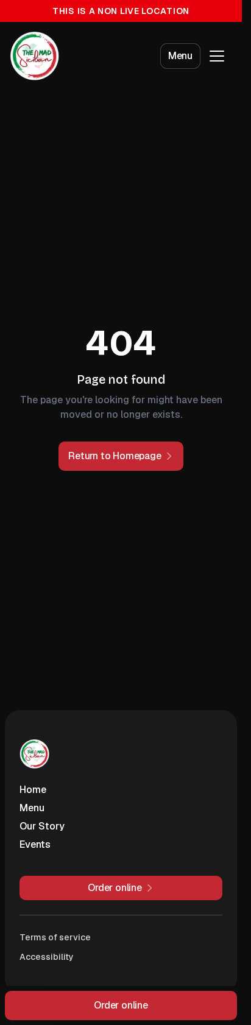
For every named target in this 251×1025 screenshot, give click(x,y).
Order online (121, 1005)
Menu (180, 55)
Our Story (42, 826)
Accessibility (46, 956)
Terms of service (55, 937)
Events (35, 844)
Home (32, 789)
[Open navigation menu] (217, 56)
